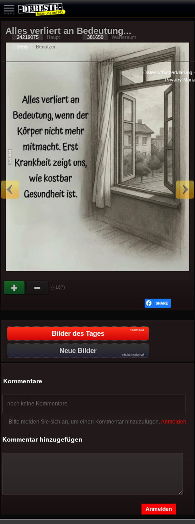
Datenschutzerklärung (167, 72)
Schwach (37, 288)
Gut (15, 288)
